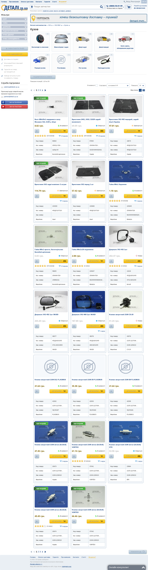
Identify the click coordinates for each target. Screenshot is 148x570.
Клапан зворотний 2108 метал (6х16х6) (50, 445)
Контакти (39, 2)
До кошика (57, 131)
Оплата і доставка (27, 2)
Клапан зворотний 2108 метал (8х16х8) (50, 510)
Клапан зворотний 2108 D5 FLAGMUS (87, 380)
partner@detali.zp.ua (11, 96)
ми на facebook (16, 102)
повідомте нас (66, 566)
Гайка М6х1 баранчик (117, 184)
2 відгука (139, 136)
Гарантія (47, 2)
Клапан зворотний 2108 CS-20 (121, 314)
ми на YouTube (16, 106)
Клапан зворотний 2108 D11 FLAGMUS (50, 380)
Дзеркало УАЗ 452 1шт (118, 249)
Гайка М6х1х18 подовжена (82, 249)
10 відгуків (64, 266)
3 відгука (65, 201)
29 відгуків (101, 136)
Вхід (128, 1)
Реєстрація (135, 1)
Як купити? (62, 2)
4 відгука (65, 526)
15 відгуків (64, 136)
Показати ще (136, 552)
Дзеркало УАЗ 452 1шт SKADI (46, 314)
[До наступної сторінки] (42, 90)
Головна (4, 2)
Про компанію (14, 2)
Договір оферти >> (36, 564)
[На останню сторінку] (45, 90)
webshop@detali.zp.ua (11, 87)
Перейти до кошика (140, 6)
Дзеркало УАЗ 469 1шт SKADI (84, 314)
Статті (54, 2)
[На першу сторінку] (31, 90)
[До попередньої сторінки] (34, 90)
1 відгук (102, 331)
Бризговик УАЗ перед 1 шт (83, 184)
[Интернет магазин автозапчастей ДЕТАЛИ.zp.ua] (14, 8)
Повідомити (94, 131)
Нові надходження (14, 54)
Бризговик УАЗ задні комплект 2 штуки (50, 184)
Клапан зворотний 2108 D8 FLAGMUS (124, 380)
